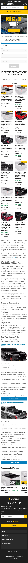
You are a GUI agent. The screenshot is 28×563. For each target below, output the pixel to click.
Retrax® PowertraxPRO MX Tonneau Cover (13, 345)
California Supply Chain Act (10, 556)
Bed (2, 59)
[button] (14, 531)
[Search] (25, 7)
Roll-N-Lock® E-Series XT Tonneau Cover (12, 403)
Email (2, 513)
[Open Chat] (20, 4)
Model (2, 53)
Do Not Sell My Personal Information (14, 554)
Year (2, 42)
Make (2, 48)
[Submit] (25, 516)
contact (14, 257)
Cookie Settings (20, 556)
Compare (5, 106)
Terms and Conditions (14, 558)
